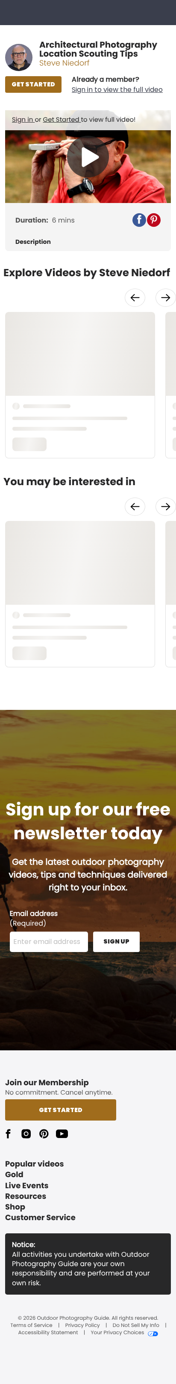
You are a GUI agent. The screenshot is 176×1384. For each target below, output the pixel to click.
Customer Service (40, 1217)
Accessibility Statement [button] (48, 1333)
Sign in (23, 119)
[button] (117, 84)
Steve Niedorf (64, 63)
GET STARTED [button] (33, 84)
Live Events (27, 1186)
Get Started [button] (60, 1110)
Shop (15, 1207)
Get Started (62, 119)
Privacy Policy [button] (82, 1325)
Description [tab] (33, 242)
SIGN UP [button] (116, 941)
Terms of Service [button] (31, 1325)
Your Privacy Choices (117, 1333)
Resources (25, 1196)
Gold (14, 1175)
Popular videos (34, 1164)
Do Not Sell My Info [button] (136, 1325)
